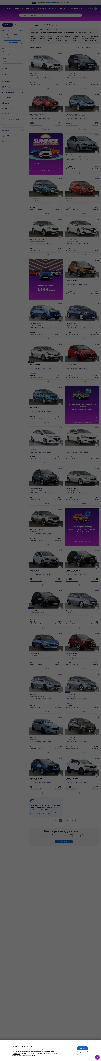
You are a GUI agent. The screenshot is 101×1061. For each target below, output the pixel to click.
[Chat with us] (97, 1057)
